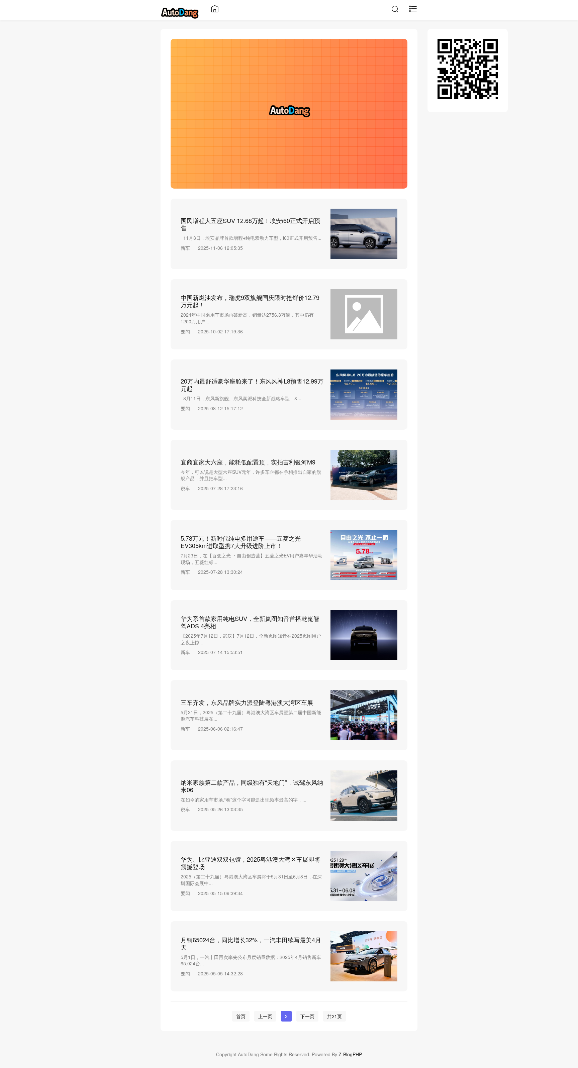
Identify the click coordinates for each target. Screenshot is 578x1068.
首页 (241, 1016)
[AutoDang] (180, 12)
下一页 (307, 1016)
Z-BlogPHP (350, 1054)
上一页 (265, 1016)
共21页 (334, 1016)
